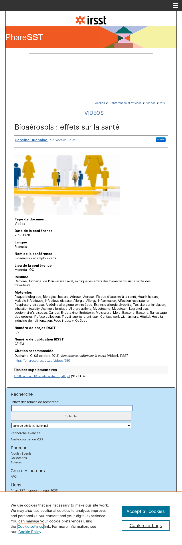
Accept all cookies (146, 511)
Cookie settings (30, 526)
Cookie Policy (29, 532)
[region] (91, 518)
